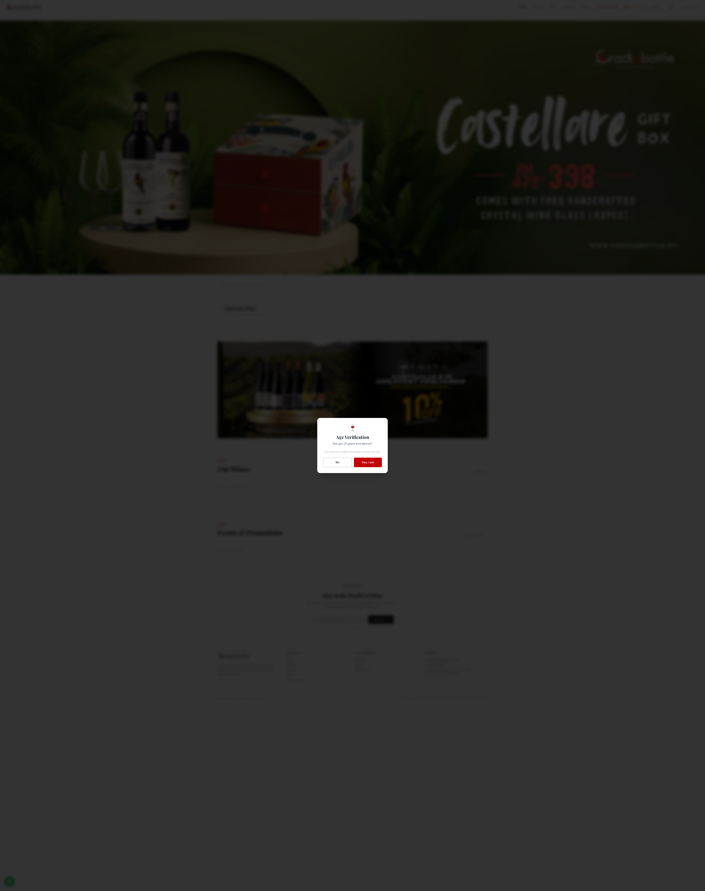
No (337, 462)
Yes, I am (368, 462)
